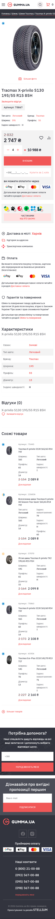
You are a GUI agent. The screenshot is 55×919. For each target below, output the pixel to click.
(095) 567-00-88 (27, 881)
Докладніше (24, 484)
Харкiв (37, 233)
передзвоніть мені (27, 767)
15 (30, 380)
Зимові (33, 345)
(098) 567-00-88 (27, 888)
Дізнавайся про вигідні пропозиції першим (28, 787)
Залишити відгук (11, 101)
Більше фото (30, 78)
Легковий (17, 115)
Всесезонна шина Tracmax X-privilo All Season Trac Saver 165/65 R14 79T (35, 502)
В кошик (27, 160)
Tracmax (40, 115)
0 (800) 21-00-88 (27, 868)
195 (14, 120)
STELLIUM (40, 910)
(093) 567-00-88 (27, 875)
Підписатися (27, 807)
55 (39, 120)
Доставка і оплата (31, 196)
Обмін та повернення (30, 317)
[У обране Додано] (41, 138)
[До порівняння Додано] (49, 138)
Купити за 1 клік (39, 172)
